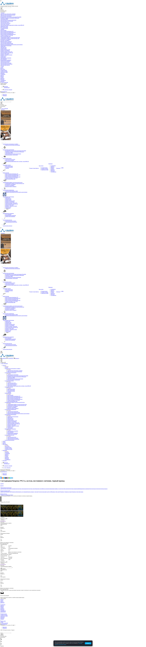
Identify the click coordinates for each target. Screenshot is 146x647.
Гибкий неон (2, 491)
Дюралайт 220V (8, 491)
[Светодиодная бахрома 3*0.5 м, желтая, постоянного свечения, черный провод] (11, 510)
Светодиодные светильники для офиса (14, 370)
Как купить (7, 446)
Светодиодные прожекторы (12, 411)
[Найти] (1, 8)
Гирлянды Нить (15, 491)
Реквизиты (2, 616)
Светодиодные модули (11, 437)
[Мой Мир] (4, 478)
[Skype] (10, 478)
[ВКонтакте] (1, 478)
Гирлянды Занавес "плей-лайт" (33, 491)
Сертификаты (3, 610)
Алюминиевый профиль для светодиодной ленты (17, 404)
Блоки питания (10, 395)
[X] (6, 478)
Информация (3, 611)
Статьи (1, 622)
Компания (7, 452)
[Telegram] (12, 478)
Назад (7, 366)
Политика (2, 617)
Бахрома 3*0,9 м (10, 494)
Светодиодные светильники (12, 374)
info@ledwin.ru (4, 91)
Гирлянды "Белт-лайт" (55, 491)
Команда (2, 606)
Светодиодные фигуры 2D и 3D (45, 491)
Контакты (2, 609)
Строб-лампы (80, 491)
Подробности (3, 521)
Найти (2, 634)
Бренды (1, 601)
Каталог (6, 367)
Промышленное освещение (12, 430)
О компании (2, 604)
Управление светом (39, 488)
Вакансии (2, 608)
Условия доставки (3, 614)
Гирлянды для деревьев (22, 491)
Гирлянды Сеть (75, 491)
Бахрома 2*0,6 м (3, 494)
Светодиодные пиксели (102, 488)
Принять (88, 643)
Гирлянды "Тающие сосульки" (66, 491)
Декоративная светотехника (12, 416)
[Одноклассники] (2, 478)
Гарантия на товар (4, 615)
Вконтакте (5, 94)
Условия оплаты (3, 613)
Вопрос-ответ (3, 621)
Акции (1, 600)
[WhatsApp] (9, 478)
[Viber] (7, 478)
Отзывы (2, 607)
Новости (2, 605)
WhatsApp (5, 95)
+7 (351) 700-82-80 (4, 82)
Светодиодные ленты (11, 382)
